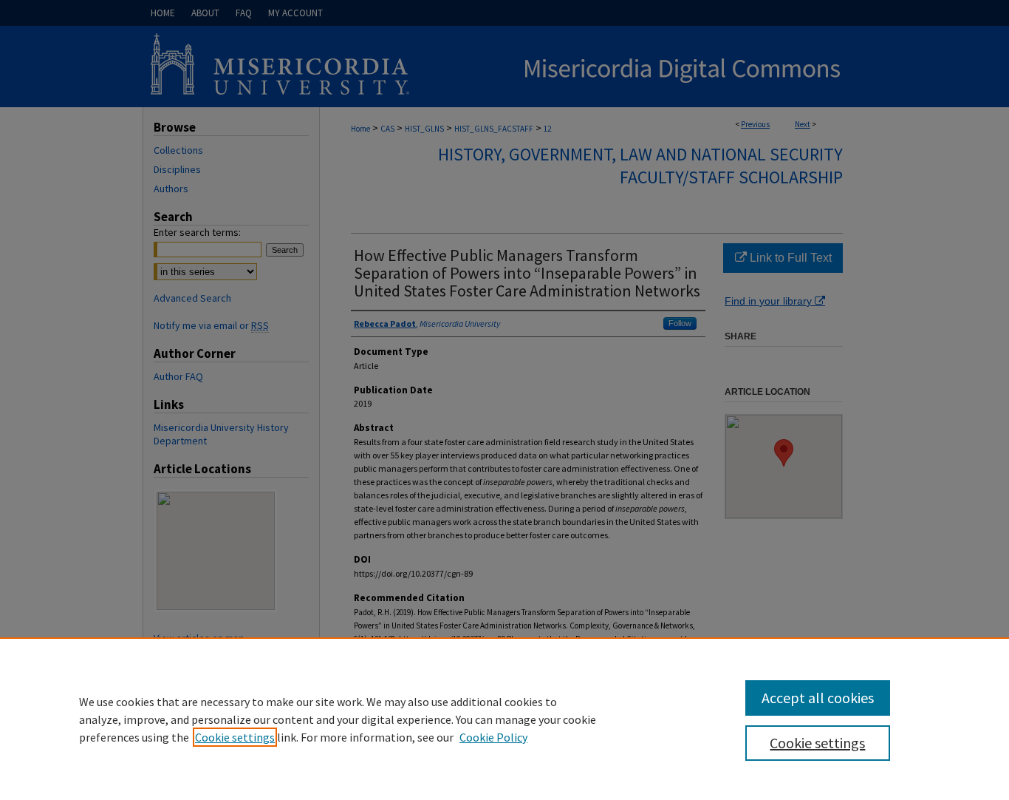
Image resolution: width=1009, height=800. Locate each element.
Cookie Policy (493, 737)
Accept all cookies (818, 697)
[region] (504, 718)
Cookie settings (235, 737)
